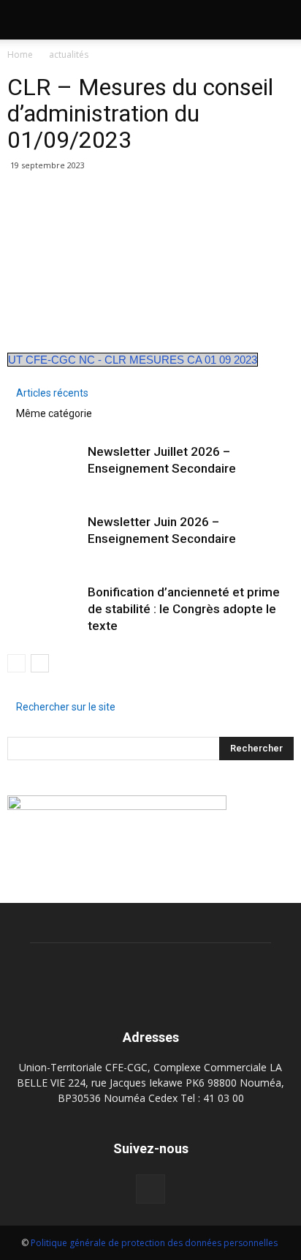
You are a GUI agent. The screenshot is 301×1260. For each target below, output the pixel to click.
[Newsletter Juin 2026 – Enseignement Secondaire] (43, 532)
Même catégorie (54, 413)
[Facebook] (150, 1189)
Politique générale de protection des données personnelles (155, 1243)
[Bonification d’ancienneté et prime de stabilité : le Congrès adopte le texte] (43, 602)
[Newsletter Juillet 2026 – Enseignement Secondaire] (43, 462)
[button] (280, 20)
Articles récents (52, 393)
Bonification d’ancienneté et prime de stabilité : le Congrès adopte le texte (184, 609)
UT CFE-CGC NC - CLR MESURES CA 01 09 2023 (132, 359)
